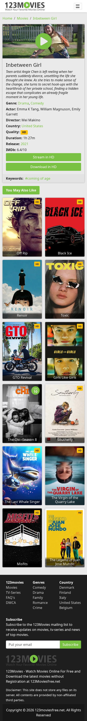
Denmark (66, 587)
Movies (22, 18)
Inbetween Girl (45, 18)
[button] (43, 41)
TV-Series (13, 592)
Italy (62, 597)
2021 (24, 144)
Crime (37, 607)
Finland (65, 592)
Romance (40, 602)
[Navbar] (78, 6)
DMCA (11, 602)
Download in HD (43, 167)
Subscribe (70, 644)
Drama (23, 103)
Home (7, 18)
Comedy (37, 103)
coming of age (38, 178)
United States (32, 126)
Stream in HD (43, 157)
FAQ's (10, 597)
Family (38, 597)
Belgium (65, 607)
